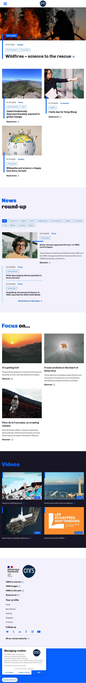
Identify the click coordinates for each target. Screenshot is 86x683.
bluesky (7, 631)
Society (22, 225)
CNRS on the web (13, 590)
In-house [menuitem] (9, 622)
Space (31, 225)
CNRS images (12, 586)
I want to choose (24, 672)
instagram (32, 631)
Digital (23, 221)
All (4, 221)
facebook (26, 631)
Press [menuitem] (8, 605)
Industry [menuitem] (9, 613)
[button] (10, 680)
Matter (13, 225)
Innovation (78, 221)
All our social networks (14, 638)
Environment (56, 221)
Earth (32, 221)
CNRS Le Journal (13, 582)
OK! (39, 672)
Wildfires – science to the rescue (38, 56)
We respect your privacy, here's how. (15, 665)
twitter (13, 631)
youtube (38, 631)
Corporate (13, 221)
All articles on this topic (29, 301)
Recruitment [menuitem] (10, 609)
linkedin (20, 631)
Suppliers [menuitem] (9, 618)
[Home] (43, 4)
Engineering (42, 221)
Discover (44, 262)
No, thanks (9, 672)
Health (67, 221)
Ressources (11, 595)
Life (5, 225)
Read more (12, 122)
